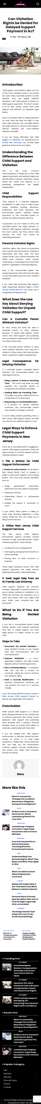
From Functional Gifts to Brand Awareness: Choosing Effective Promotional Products (23, 845)
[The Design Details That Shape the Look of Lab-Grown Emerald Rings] (6, 912)
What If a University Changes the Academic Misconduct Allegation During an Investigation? (24, 800)
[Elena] (20, 765)
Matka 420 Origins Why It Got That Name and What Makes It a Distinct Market (24, 887)
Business (20, 838)
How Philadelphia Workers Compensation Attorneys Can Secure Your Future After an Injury (25, 970)
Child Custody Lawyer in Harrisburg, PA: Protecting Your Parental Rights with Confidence (26, 1002)
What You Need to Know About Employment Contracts (23, 874)
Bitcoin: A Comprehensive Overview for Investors (10, 936)
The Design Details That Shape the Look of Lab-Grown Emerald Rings (23, 914)
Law (4, 39)
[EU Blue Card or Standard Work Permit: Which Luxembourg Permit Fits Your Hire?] (6, 812)
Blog (19, 808)
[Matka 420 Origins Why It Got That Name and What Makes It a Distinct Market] (6, 885)
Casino (20, 881)
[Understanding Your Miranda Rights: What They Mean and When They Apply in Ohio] (6, 857)
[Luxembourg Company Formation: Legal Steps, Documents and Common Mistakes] (6, 827)
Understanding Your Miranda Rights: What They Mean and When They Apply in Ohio (25, 860)
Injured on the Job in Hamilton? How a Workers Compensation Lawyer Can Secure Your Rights (26, 987)
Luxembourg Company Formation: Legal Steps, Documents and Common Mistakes (24, 830)
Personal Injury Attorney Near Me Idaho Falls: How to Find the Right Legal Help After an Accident (25, 900)
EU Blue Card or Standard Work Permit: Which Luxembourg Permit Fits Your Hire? (24, 815)
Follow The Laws (26, 1103)
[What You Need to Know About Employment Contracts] (6, 872)
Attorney (23, 962)
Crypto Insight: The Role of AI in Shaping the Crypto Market (29, 936)
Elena (14, 37)
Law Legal (21, 793)
